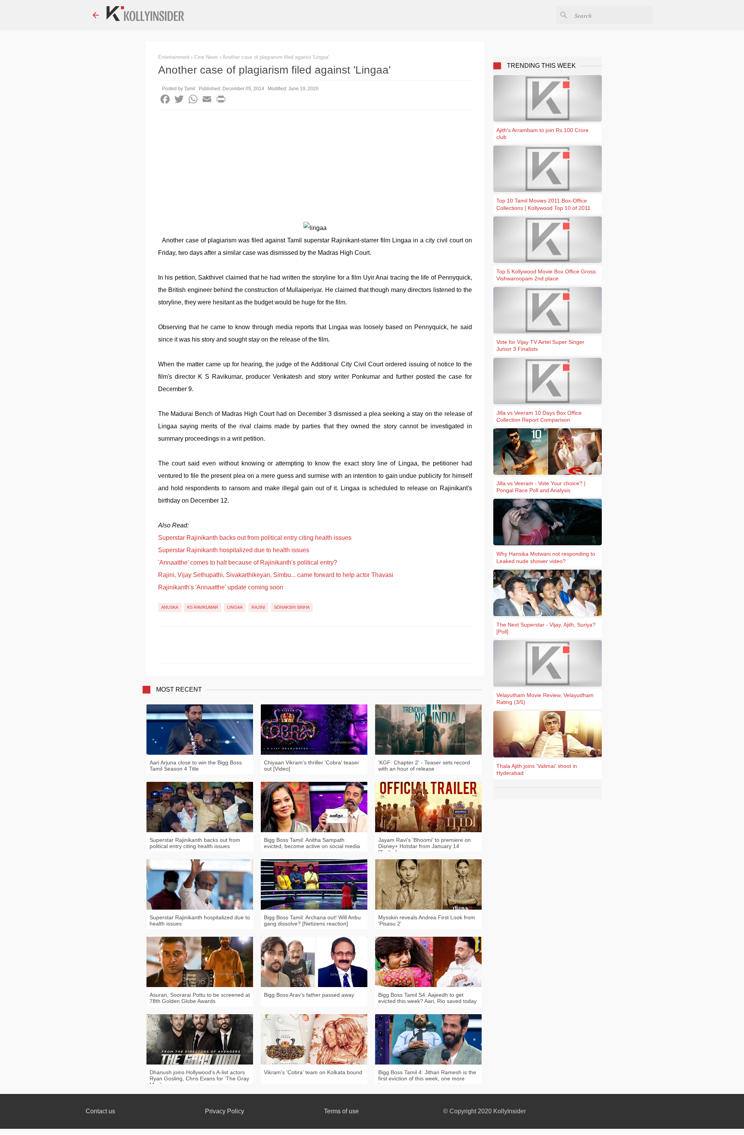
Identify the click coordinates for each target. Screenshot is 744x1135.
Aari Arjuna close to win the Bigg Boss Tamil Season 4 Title (196, 765)
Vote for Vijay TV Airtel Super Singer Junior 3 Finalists (540, 345)
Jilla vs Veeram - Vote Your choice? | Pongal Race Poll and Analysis (541, 486)
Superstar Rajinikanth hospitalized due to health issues (233, 550)
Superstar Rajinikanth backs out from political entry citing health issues (254, 537)
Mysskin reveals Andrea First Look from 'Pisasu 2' (426, 920)
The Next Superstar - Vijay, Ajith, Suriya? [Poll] (546, 628)
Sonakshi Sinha (292, 607)
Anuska (169, 607)
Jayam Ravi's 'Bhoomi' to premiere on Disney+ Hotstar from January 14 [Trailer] (424, 846)
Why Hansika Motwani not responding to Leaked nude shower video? (545, 557)
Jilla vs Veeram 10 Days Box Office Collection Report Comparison (539, 416)
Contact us (100, 1111)
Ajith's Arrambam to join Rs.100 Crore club (542, 133)
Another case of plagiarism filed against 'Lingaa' (275, 57)
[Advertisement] (315, 167)
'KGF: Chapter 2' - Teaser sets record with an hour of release (424, 765)
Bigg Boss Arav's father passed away (309, 995)
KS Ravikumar (202, 607)
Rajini (258, 607)
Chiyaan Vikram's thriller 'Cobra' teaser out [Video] (311, 765)
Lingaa (235, 607)
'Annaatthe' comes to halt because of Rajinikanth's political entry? (247, 562)
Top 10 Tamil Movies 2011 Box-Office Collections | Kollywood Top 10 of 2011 (543, 204)
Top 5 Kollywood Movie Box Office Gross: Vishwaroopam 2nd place (546, 275)
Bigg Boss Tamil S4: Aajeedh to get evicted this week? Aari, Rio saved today (427, 998)
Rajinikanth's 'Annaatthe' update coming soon (220, 587)
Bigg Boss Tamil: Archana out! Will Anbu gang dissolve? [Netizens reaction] (312, 920)
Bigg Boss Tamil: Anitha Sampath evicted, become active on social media (312, 843)
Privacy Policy (224, 1111)
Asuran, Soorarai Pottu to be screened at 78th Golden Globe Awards (200, 998)
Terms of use (341, 1111)
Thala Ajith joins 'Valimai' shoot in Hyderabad (536, 769)
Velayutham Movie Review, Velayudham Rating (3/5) (545, 698)
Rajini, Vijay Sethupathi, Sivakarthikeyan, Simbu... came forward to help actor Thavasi (275, 575)
